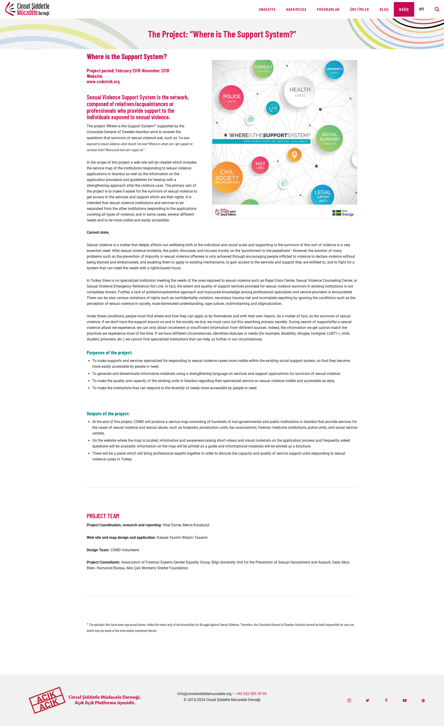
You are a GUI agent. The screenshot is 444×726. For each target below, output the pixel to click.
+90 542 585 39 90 (251, 694)
